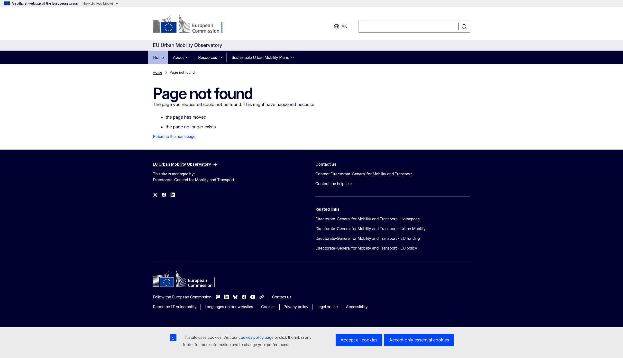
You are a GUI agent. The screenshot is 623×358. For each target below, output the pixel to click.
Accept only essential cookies (419, 339)
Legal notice (327, 306)
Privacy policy (296, 306)
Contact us (281, 297)
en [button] (344, 26)
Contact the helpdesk (334, 183)
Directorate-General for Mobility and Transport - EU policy (366, 248)
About (178, 57)
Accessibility (357, 306)
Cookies (268, 306)
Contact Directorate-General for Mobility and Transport (363, 173)
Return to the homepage (174, 136)
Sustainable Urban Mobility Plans (260, 57)
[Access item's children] (189, 57)
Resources (207, 57)
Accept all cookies (358, 339)
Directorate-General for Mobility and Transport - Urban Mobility (370, 228)
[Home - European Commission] (192, 24)
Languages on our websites (229, 306)
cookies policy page (256, 337)
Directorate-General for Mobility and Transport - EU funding (367, 238)
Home (158, 57)
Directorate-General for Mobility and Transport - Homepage (367, 218)
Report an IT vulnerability (175, 306)
